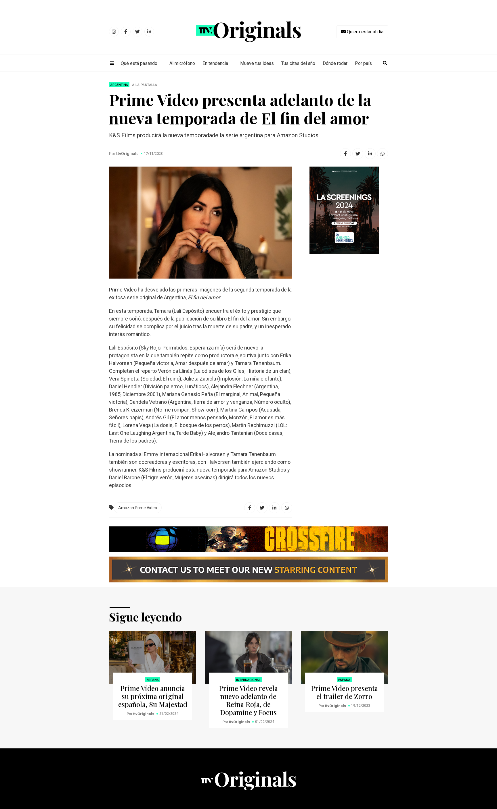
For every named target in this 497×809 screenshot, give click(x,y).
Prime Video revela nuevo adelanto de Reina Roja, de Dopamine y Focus (248, 700)
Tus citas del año (298, 63)
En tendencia (215, 63)
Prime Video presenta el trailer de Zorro (344, 692)
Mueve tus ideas (257, 63)
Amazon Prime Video (137, 507)
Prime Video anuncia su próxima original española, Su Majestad (152, 696)
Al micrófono (182, 63)
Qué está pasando (139, 63)
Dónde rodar (335, 63)
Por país (363, 63)
